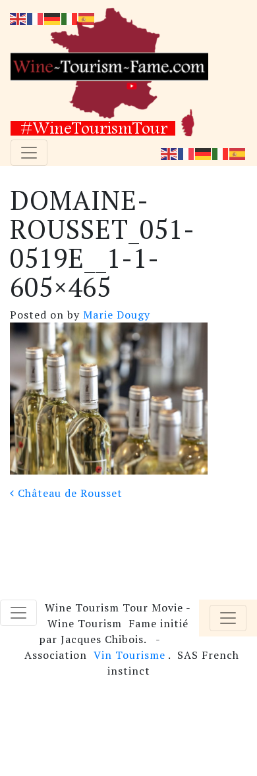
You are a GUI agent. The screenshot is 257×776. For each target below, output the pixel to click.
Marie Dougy (115, 314)
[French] (186, 152)
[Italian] (220, 152)
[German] (203, 152)
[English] (169, 152)
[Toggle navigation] (29, 153)
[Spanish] (237, 152)
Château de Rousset (68, 493)
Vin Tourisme (129, 655)
